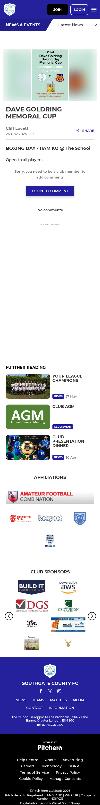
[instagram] (59, 692)
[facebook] (40, 692)
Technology (51, 766)
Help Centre (27, 760)
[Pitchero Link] (50, 749)
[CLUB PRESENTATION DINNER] (28, 447)
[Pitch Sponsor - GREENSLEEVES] (32, 644)
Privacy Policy (68, 772)
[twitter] (50, 692)
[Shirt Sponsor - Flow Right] (32, 625)
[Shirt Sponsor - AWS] (68, 588)
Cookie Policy (31, 779)
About (50, 760)
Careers (27, 766)
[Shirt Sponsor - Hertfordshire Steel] (68, 644)
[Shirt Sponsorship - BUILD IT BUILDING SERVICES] (32, 588)
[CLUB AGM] (28, 417)
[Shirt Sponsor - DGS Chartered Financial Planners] (32, 607)
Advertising (73, 760)
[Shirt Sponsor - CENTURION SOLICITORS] (68, 607)
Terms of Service (34, 772)
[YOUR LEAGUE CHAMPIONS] (28, 386)
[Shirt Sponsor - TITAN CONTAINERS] (68, 625)
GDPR (73, 766)
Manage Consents (65, 779)
